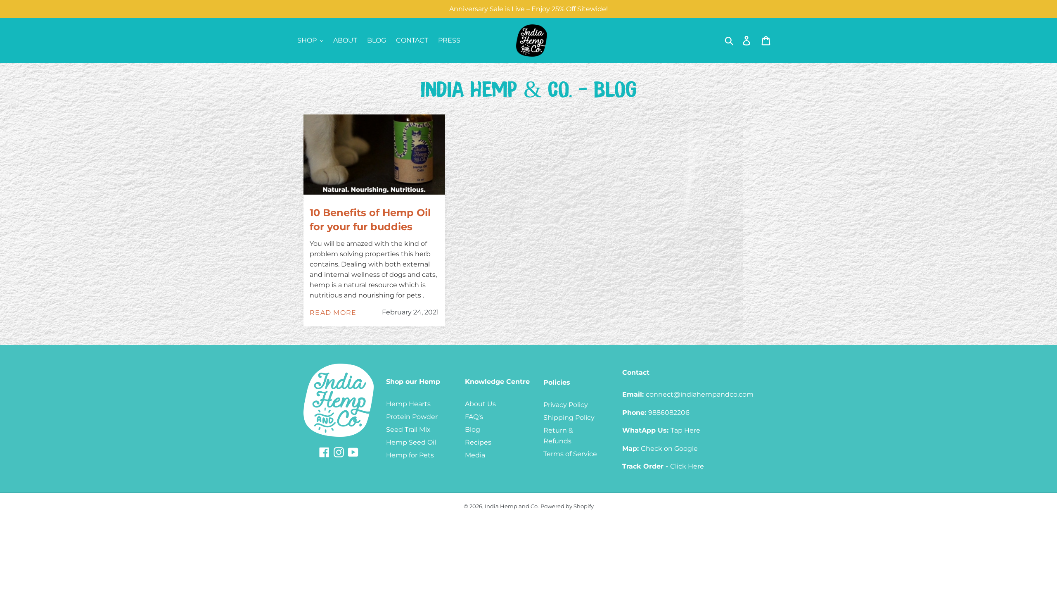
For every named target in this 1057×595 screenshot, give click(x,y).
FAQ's (474, 417)
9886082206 (669, 412)
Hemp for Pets (410, 455)
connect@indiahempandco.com (700, 394)
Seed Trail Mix (408, 429)
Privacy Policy (565, 405)
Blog (472, 429)
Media (475, 455)
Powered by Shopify (567, 506)
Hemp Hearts (408, 404)
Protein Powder (412, 417)
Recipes (478, 442)
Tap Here (685, 430)
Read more (333, 313)
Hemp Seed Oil (411, 442)
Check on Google (669, 448)
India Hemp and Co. (512, 506)
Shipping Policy (569, 417)
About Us (480, 404)
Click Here (687, 466)
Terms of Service (570, 454)
